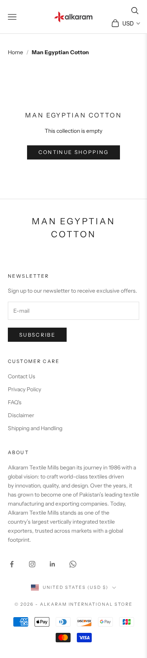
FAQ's (15, 402)
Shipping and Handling (35, 428)
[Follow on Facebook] (12, 564)
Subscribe (37, 335)
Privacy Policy (24, 389)
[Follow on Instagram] (32, 564)
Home (15, 52)
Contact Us (21, 376)
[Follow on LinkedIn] (52, 564)
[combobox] (131, 23)
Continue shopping (73, 152)
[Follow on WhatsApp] (73, 564)
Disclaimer (21, 415)
